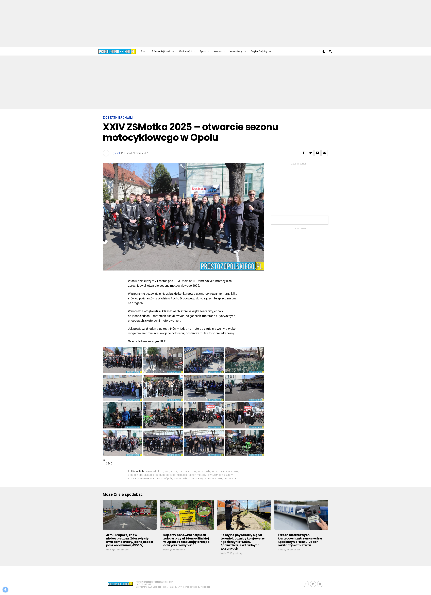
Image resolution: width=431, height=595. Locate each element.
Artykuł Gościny (259, 51)
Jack (117, 153)
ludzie (174, 471)
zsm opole (229, 478)
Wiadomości (185, 51)
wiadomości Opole (161, 478)
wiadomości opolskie (186, 478)
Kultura (218, 51)
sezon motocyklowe (201, 475)
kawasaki (151, 471)
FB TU (163, 341)
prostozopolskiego (164, 475)
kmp (160, 471)
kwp (167, 471)
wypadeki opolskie (211, 478)
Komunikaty (236, 51)
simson (218, 475)
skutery (228, 475)
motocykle (203, 471)
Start (143, 51)
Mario (108, 550)
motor (215, 471)
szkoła (132, 478)
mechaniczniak (187, 471)
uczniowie (143, 478)
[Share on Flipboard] (317, 153)
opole (223, 471)
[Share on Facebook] (304, 153)
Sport (203, 51)
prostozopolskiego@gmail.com (158, 582)
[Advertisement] (215, 23)
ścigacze (182, 475)
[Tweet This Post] (311, 153)
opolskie (233, 471)
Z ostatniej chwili (161, 51)
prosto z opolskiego (140, 475)
